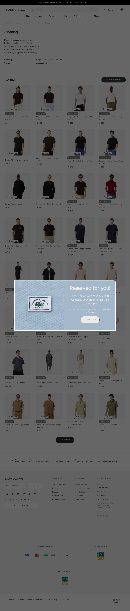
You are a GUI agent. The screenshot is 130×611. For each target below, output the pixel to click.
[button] (115, 280)
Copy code (90, 319)
